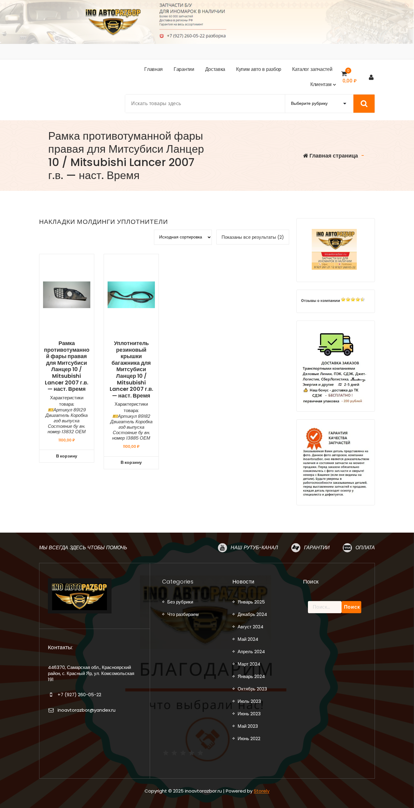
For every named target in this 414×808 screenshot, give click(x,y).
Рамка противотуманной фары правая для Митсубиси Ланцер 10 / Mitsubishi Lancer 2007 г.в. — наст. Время (66, 366)
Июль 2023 (249, 701)
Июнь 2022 (249, 738)
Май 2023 (248, 726)
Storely (261, 791)
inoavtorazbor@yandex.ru (86, 710)
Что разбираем (183, 614)
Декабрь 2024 (252, 614)
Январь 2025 (251, 602)
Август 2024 (250, 626)
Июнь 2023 (249, 713)
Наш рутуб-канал (254, 547)
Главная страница (333, 155)
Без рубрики (180, 602)
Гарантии (316, 547)
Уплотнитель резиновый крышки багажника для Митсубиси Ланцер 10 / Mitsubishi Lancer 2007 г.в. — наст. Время (131, 369)
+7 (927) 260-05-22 (79, 694)
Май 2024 (248, 639)
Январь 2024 (251, 676)
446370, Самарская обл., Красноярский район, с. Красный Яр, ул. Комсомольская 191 (91, 673)
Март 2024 (249, 664)
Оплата (365, 547)
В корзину (66, 456)
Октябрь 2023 (252, 689)
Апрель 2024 (251, 651)
